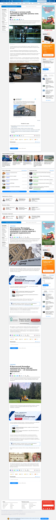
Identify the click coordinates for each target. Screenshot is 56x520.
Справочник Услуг (33, 170)
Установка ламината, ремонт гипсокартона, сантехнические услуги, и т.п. (41, 187)
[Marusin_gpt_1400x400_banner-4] (25, 414)
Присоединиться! (28, 304)
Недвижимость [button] (42, 3)
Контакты (23, 505)
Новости (4, 3)
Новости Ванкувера (3, 13)
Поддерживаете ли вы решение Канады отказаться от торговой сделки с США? (48, 62)
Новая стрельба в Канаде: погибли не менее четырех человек (22, 128)
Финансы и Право (6, 205)
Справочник (27, 3)
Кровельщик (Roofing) (10, 183)
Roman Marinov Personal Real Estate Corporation (42, 172)
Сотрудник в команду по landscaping (13, 186)
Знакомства (12, 505)
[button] (12, 1)
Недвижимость (4, 15)
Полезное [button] (14, 3)
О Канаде (3, 19)
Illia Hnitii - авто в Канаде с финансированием (41, 176)
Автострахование (35, 177)
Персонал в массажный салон (11, 172)
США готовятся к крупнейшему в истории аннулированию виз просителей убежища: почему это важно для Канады (6, 164)
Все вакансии (24, 170)
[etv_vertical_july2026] (48, 18)
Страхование (4, 16)
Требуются (7, 177)
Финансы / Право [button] (49, 3)
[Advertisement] (25, 91)
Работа (22, 3)
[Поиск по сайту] (6, 1)
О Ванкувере (4, 20)
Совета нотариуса (3, 18)
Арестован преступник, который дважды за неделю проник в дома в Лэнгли (27, 163)
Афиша (18, 3)
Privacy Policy (16, 513)
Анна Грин (13, 17)
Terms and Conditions (32, 505)
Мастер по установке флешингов (12, 179)
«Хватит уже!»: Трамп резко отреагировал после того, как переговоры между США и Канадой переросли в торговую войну (38, 164)
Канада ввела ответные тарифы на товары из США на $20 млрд (48, 163)
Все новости (48, 100)
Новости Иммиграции (4, 30)
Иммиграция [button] (35, 3)
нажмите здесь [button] (20, 510)
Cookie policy (31, 506)
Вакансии (4, 506)
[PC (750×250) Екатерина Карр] (25, 319)
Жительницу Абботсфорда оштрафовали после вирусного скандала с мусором (17, 163)
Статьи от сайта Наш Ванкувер (11, 6)
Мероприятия (4, 14)
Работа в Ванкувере (6, 170)
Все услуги (52, 170)
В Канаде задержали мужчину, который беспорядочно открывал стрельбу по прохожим (24, 132)
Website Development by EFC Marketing (6, 514)
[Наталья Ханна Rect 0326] (25, 456)
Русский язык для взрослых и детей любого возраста (43, 179)
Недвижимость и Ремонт (7, 196)
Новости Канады (13, 364)
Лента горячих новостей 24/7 (31, 6)
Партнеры (23, 506)
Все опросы (52, 59)
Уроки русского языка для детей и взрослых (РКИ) (42, 183)
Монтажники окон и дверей (11, 176)
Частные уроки (35, 184)
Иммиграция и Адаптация (7, 213)
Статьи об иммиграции (4, 28)
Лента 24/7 (9, 3)
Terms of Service (22, 513)
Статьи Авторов (4, 24)
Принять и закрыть (44, 518)
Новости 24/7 (5, 505)
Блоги (31, 3)
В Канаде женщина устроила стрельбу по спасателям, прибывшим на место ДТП (25, 129)
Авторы (3, 23)
